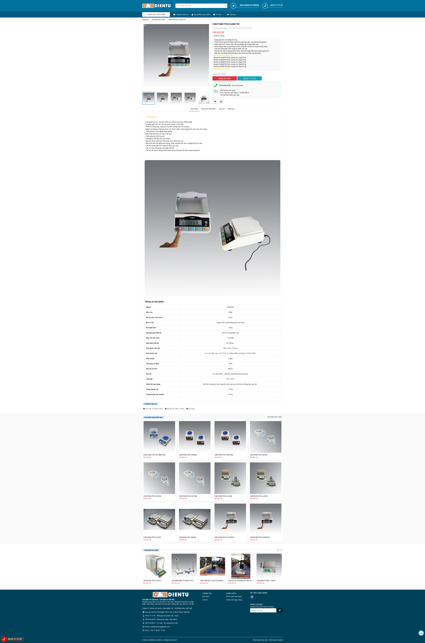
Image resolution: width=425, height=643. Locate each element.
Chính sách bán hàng (233, 596)
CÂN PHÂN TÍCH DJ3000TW (260, 537)
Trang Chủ (145, 19)
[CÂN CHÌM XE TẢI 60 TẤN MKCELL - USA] (212, 566)
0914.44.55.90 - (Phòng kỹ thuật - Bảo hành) (161, 619)
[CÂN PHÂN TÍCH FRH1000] (230, 437)
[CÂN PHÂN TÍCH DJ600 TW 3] (176, 98)
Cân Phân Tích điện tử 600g (154, 409)
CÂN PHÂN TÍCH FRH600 (188, 455)
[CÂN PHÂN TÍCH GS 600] (266, 437)
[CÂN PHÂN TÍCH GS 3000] (195, 478)
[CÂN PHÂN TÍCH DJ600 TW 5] (204, 98)
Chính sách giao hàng (234, 600)
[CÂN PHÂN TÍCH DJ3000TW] (266, 519)
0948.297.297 (225, 78)
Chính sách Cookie (276, 640)
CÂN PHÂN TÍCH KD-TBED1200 (154, 455)
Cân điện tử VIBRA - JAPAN (175, 409)
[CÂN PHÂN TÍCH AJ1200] (230, 478)
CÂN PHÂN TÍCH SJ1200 (152, 537)
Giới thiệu (194, 109)
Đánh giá (231, 109)
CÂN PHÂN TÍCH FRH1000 (223, 455)
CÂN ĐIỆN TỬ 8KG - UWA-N (266, 581)
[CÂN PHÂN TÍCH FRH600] (195, 437)
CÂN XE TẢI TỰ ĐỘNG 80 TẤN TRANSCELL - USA (240, 581)
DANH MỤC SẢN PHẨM (156, 15)
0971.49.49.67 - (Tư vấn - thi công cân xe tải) (161, 623)
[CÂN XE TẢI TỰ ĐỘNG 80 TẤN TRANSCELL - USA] (240, 566)
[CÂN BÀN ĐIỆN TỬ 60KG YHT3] (184, 566)
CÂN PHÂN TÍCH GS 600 (258, 455)
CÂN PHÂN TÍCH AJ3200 (258, 496)
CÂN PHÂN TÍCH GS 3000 (188, 496)
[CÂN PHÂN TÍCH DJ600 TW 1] (176, 56)
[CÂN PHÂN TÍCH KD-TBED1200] (159, 437)
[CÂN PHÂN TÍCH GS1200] (159, 478)
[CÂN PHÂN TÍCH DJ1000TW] (230, 519)
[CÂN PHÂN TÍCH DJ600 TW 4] (190, 98)
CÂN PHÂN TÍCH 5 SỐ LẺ (152, 581)
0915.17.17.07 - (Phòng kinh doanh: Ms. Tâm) (161, 616)
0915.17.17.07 (249, 78)
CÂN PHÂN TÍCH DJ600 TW (177, 19)
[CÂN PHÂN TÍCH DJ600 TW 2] (162, 98)
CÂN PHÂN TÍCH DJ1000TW (224, 537)
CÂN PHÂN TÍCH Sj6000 (187, 537)
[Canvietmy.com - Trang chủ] (156, 6)
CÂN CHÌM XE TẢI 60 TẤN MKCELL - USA (212, 581)
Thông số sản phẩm (208, 109)
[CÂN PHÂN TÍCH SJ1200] (159, 519)
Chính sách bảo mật (260, 640)
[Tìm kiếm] (225, 6)
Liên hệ (205, 600)
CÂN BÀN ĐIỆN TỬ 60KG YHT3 (182, 581)
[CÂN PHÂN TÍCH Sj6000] (195, 519)
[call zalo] (421, 633)
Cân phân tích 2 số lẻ (158, 19)
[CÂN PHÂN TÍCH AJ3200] (266, 478)
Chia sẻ (222, 109)
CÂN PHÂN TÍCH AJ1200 (223, 496)
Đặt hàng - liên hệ (219, 74)
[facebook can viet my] (252, 597)
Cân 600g (191, 409)
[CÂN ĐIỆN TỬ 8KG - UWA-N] (269, 566)
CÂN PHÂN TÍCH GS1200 (152, 496)
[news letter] (279, 610)
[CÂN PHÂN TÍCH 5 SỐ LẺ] (155, 566)
